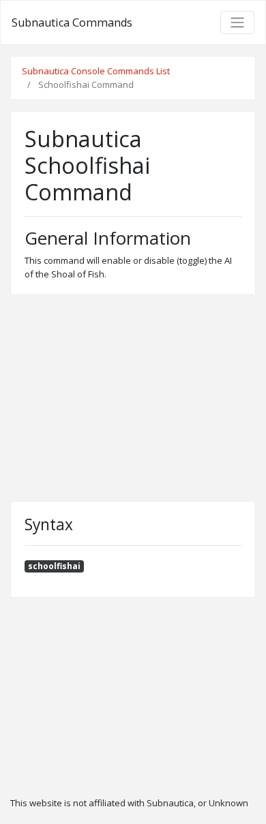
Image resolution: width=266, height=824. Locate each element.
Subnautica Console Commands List (96, 71)
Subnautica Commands (72, 22)
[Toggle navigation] (237, 22)
